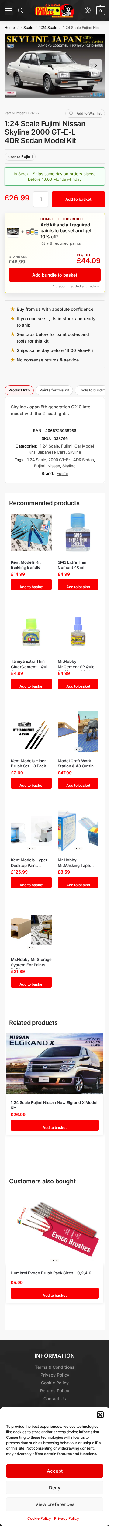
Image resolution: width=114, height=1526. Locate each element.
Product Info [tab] (19, 390)
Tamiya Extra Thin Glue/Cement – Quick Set (31, 664)
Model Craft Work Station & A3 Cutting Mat (77, 763)
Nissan (53, 465)
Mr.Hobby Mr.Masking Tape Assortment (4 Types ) (78, 862)
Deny (54, 1488)
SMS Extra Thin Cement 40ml (72, 565)
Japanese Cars (52, 452)
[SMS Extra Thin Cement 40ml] (78, 533)
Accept (55, 1471)
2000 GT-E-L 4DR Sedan (71, 459)
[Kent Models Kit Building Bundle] (31, 533)
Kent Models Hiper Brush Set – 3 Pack (28, 763)
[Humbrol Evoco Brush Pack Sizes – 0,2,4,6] (54, 1228)
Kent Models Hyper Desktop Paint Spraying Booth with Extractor (30, 862)
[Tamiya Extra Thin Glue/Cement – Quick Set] (31, 632)
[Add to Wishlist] (41, 518)
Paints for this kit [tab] (54, 390)
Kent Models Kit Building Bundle (26, 565)
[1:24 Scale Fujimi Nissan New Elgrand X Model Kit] (54, 1064)
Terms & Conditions (54, 1367)
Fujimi (66, 446)
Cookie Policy (39, 1518)
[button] (100, 1415)
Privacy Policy (66, 1518)
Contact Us (54, 1398)
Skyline (74, 452)
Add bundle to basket (54, 274)
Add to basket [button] (31, 587)
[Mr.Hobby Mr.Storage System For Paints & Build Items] (31, 930)
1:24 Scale (48, 27)
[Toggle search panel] (20, 10)
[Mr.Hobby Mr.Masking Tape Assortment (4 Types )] (78, 831)
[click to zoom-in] (55, 66)
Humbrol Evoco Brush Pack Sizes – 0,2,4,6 (51, 1272)
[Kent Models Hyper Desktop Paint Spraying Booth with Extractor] (31, 831)
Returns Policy (54, 1390)
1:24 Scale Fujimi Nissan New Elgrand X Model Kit (54, 1105)
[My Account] (87, 11)
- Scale (27, 27)
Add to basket (78, 199)
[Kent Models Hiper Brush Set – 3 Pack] (31, 731)
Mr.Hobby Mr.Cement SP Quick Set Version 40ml (77, 664)
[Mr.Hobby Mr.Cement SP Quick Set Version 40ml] (78, 632)
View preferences (54, 1504)
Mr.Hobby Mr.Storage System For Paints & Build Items (31, 962)
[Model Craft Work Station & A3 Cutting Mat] (78, 731)
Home (10, 27)
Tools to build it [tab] (92, 390)
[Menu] (9, 10)
